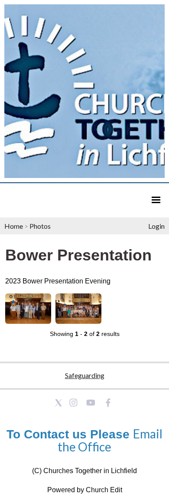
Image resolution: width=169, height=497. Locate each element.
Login (156, 226)
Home (13, 226)
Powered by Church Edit (84, 490)
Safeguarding (84, 375)
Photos (40, 226)
